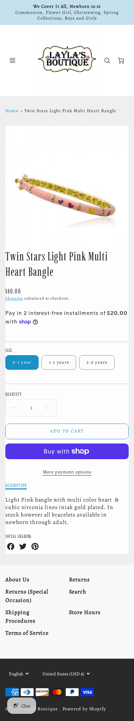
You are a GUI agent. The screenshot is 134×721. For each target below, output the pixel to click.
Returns (79, 579)
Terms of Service (27, 633)
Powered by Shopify (84, 709)
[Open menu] (12, 60)
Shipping (14, 298)
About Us (17, 579)
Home (12, 111)
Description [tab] (16, 485)
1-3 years (59, 362)
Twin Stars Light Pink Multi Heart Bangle (70, 111)
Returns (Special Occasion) (26, 596)
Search (78, 592)
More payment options (67, 472)
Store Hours (85, 612)
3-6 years (97, 362)
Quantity (13, 394)
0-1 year (22, 362)
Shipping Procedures (20, 616)
